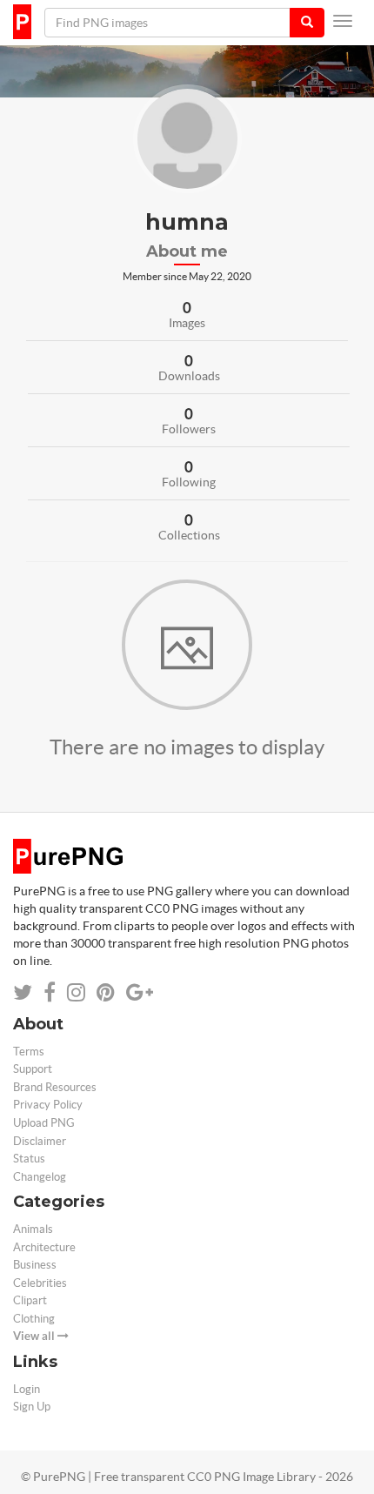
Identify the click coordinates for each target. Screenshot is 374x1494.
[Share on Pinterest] (106, 992)
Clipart (30, 1300)
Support (32, 1068)
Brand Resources (55, 1087)
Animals (33, 1229)
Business (35, 1264)
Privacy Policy (48, 1104)
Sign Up (31, 1406)
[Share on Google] (139, 992)
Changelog (39, 1176)
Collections (189, 535)
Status (29, 1158)
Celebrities (40, 1283)
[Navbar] (342, 21)
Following (189, 482)
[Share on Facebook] (49, 992)
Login (26, 1389)
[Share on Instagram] (76, 992)
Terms (28, 1051)
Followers (189, 429)
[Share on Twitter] (22, 992)
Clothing (34, 1318)
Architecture (44, 1247)
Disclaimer (39, 1141)
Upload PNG (44, 1122)
